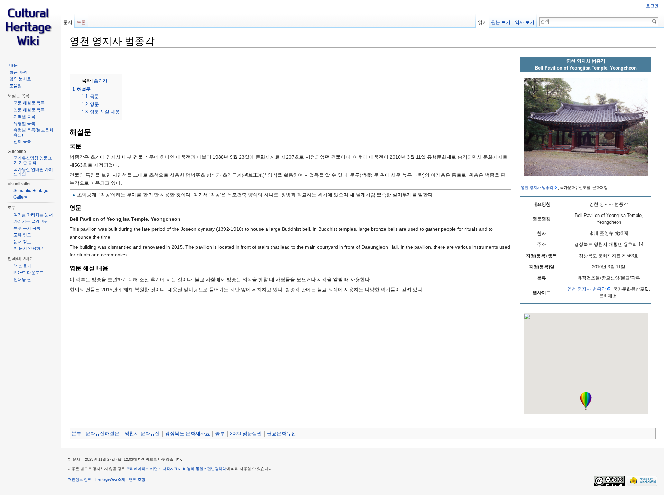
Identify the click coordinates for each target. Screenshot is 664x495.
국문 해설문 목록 (29, 103)
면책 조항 (137, 479)
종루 (220, 433)
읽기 (482, 22)
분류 (76, 433)
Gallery (20, 197)
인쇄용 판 (22, 279)
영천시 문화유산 (142, 433)
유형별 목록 (24, 123)
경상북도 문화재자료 (187, 433)
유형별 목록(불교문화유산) (33, 132)
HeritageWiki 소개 (110, 479)
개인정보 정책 (80, 479)
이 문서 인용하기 (29, 248)
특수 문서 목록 (26, 228)
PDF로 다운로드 (28, 272)
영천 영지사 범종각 (537, 187)
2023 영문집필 (246, 433)
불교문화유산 (281, 433)
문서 (67, 22)
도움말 (15, 85)
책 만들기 (22, 266)
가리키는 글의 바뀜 (31, 221)
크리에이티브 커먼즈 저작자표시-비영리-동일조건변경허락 (176, 469)
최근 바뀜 (18, 72)
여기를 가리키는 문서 (33, 214)
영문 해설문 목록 (29, 110)
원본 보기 (500, 22)
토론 (81, 22)
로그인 (652, 5)
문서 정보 (22, 241)
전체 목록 (22, 141)
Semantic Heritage (30, 190)
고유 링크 (22, 234)
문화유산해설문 (102, 433)
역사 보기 (524, 22)
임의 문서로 (20, 78)
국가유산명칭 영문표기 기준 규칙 (32, 160)
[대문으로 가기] (30, 27)
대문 (13, 65)
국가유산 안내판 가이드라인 (33, 172)
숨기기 (100, 80)
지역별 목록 (24, 116)
